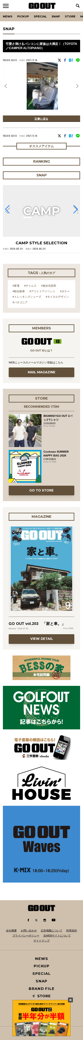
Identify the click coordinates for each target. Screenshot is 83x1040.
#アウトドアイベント (42, 291)
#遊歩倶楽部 (48, 285)
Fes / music (13, 11)
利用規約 (71, 930)
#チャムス (30, 285)
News (7, 16)
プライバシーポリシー (25, 935)
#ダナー (65, 291)
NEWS (41, 958)
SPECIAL (40, 16)
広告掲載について (51, 930)
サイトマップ (41, 940)
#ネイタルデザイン (57, 296)
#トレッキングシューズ (27, 296)
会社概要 (11, 930)
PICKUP (23, 16)
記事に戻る (41, 118)
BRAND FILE (41, 988)
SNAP (56, 16)
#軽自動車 (19, 291)
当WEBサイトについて (57, 935)
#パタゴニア (20, 302)
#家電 (16, 285)
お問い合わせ (29, 930)
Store (70, 16)
